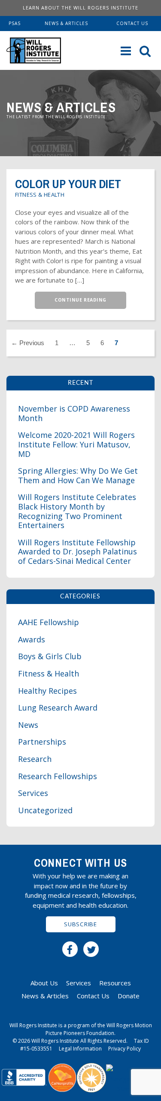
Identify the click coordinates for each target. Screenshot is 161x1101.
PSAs (15, 23)
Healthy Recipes (47, 691)
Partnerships (42, 741)
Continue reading (80, 300)
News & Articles (66, 23)
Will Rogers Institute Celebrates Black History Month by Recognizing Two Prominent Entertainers (77, 511)
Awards (31, 639)
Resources (115, 982)
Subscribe (80, 924)
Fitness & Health (39, 194)
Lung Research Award (57, 707)
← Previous (27, 342)
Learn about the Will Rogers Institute (80, 7)
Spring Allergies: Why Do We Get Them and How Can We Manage (78, 475)
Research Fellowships (57, 776)
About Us (44, 982)
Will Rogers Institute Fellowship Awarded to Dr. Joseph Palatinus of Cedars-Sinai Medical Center (77, 551)
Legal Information (80, 1048)
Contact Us (132, 23)
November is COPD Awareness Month (74, 413)
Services (33, 793)
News (28, 725)
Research (35, 759)
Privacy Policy (124, 1048)
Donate (129, 995)
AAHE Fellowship (48, 622)
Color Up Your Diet (68, 184)
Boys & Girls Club (50, 656)
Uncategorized (45, 810)
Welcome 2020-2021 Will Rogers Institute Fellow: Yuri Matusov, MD (76, 444)
